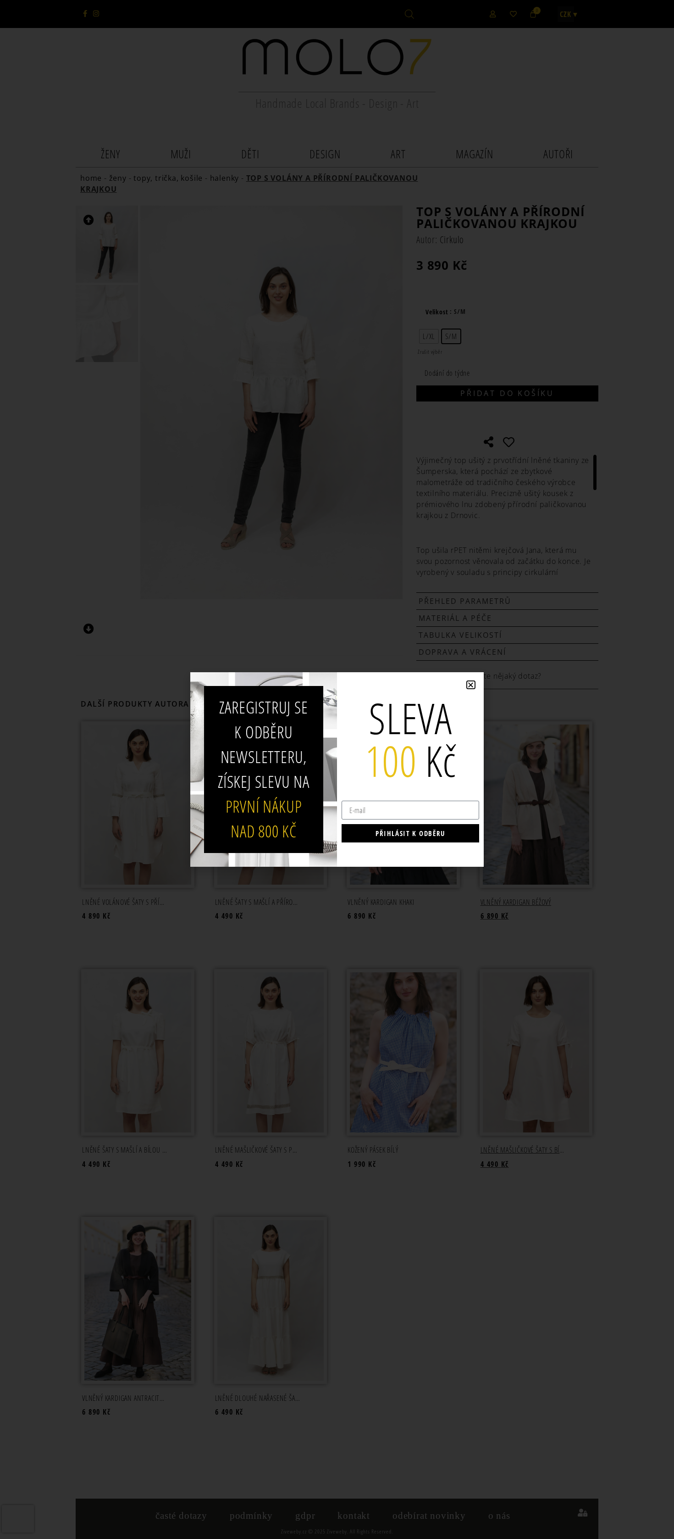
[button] (471, 684)
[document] (337, 769)
